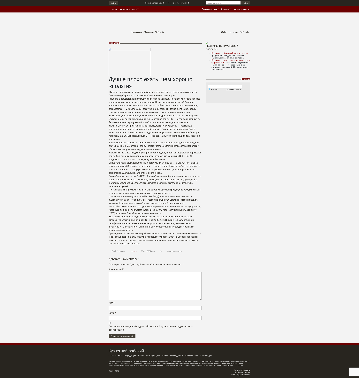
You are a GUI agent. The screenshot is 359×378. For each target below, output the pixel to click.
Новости (133, 251)
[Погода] (213, 89)
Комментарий (116, 269)
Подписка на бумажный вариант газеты (229, 53)
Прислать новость (241, 9)
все (158, 355)
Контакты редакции (127, 355)
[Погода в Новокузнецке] (224, 86)
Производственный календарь (199, 355)
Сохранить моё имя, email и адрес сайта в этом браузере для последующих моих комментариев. (151, 328)
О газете (225, 9)
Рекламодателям (209, 9)
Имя (112, 303)
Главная (113, 9)
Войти (113, 3)
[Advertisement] (228, 120)
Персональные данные (172, 355)
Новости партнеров (146, 355)
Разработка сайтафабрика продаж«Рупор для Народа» (240, 372)
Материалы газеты (128, 9)
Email (112, 313)
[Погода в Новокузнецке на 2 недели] (233, 89)
